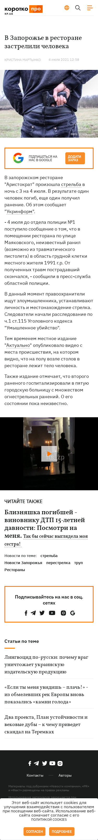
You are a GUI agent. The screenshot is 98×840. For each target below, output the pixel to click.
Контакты (35, 775)
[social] (26, 613)
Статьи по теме (21, 641)
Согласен (34, 831)
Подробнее (62, 831)
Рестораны (14, 569)
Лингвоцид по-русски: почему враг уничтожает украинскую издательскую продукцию (46, 665)
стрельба (71, 184)
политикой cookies (49, 819)
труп (78, 562)
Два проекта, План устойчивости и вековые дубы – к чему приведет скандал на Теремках (46, 725)
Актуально (18, 345)
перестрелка (58, 562)
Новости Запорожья (23, 562)
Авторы (65, 775)
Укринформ (19, 211)
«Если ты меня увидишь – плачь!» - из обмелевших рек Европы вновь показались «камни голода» (46, 695)
